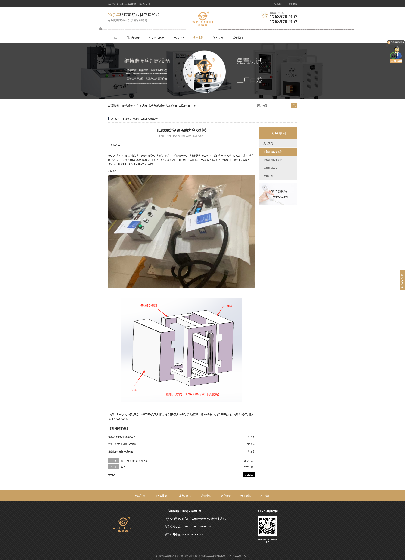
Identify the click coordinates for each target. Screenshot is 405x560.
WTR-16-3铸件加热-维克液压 (122, 444)
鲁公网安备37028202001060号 (213, 555)
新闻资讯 (218, 37)
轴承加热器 (133, 37)
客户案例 (198, 37)
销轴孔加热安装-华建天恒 (120, 451)
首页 (114, 37)
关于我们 (238, 37)
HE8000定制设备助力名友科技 (123, 436)
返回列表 (248, 475)
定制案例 (268, 176)
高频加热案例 (270, 168)
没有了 (124, 466)
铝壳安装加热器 (157, 105)
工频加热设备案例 (150, 118)
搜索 (294, 105)
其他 (193, 105)
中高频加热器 (156, 37)
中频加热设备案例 (272, 159)
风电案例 (268, 143)
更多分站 (293, 3)
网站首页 (140, 495)
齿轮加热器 (184, 105)
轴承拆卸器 (171, 105)
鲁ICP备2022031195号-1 (238, 555)
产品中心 (179, 37)
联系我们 (278, 3)
